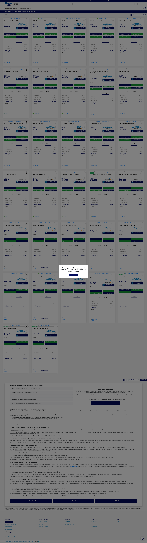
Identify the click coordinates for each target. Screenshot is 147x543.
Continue (73, 274)
